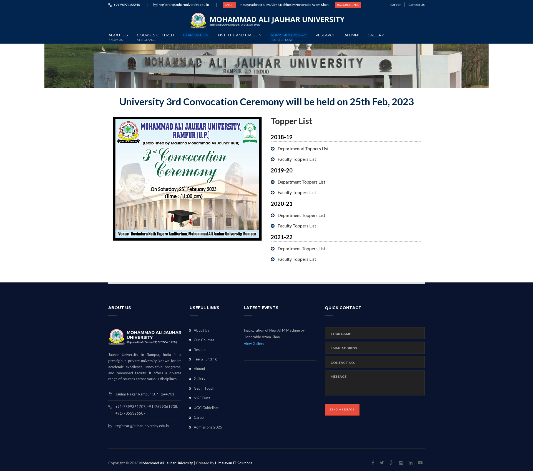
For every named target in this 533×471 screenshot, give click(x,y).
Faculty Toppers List (297, 159)
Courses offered (155, 37)
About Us (118, 37)
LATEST (229, 4)
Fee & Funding (205, 359)
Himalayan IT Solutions (233, 463)
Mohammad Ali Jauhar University (166, 463)
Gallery (376, 35)
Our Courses (204, 340)
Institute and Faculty (239, 35)
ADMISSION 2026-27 (288, 37)
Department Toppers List (301, 181)
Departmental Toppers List (303, 148)
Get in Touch (204, 388)
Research (326, 35)
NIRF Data (202, 398)
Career (395, 4)
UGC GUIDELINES (348, 4)
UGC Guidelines (206, 407)
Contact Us (416, 4)
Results (199, 349)
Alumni (352, 35)
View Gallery (254, 343)
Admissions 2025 (208, 427)
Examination (195, 35)
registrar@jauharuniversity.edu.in (184, 4)
